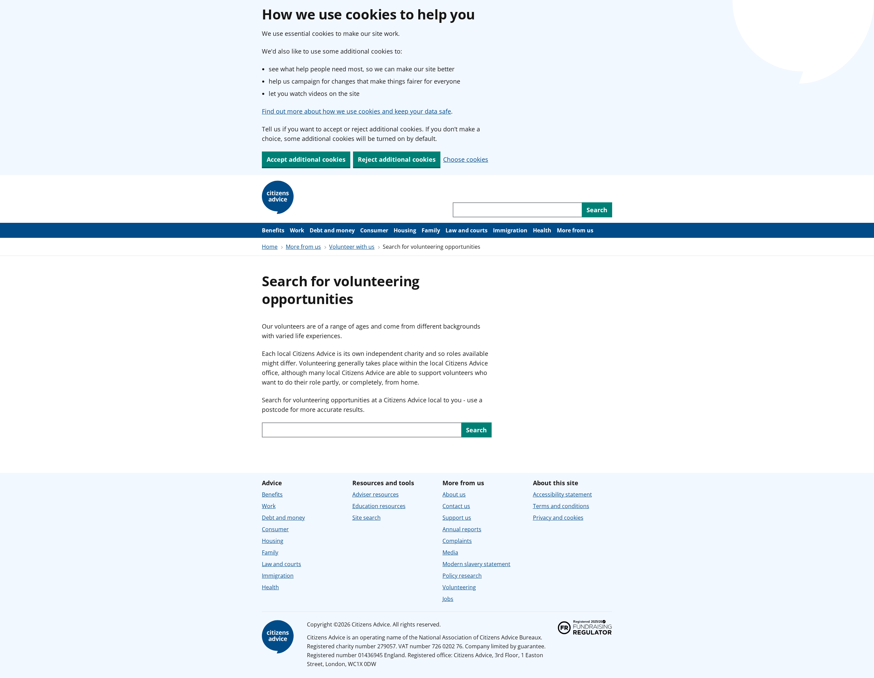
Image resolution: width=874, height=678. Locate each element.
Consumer (374, 230)
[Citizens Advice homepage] (279, 198)
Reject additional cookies (397, 159)
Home (270, 246)
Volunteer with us (352, 246)
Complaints (457, 541)
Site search (366, 517)
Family (431, 230)
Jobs (447, 599)
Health (542, 230)
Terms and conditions (561, 506)
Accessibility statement (562, 494)
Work (297, 230)
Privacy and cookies (558, 517)
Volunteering (459, 587)
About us (454, 494)
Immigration (510, 230)
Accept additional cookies (306, 159)
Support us (456, 517)
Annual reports (461, 529)
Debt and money (332, 230)
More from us (575, 230)
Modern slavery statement (476, 564)
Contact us (456, 506)
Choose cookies (465, 159)
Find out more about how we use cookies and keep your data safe (356, 111)
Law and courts (467, 230)
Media (450, 552)
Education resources (379, 506)
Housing (405, 230)
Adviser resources (375, 494)
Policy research (462, 575)
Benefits (273, 230)
